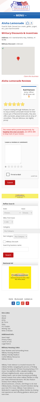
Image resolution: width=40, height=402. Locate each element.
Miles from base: (9, 218)
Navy (3, 324)
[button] (18, 59)
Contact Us (28, 299)
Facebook (13, 303)
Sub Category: (8, 236)
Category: (6, 227)
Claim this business (31, 76)
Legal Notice (6, 344)
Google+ (22, 303)
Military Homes (7, 359)
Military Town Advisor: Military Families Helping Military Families (20, 6)
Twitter (18, 303)
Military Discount (12, 242)
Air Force (5, 322)
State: (5, 209)
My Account (18, 299)
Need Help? (6, 337)
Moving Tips (6, 328)
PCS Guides (6, 326)
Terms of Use (7, 342)
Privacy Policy (6, 339)
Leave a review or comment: (16, 142)
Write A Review (7, 331)
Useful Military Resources (11, 357)
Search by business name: (12, 245)
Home (11, 299)
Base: (23, 209)
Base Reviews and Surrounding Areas (15, 350)
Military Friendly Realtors (10, 355)
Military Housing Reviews (11, 353)
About (4, 318)
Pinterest (27, 303)
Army (3, 320)
